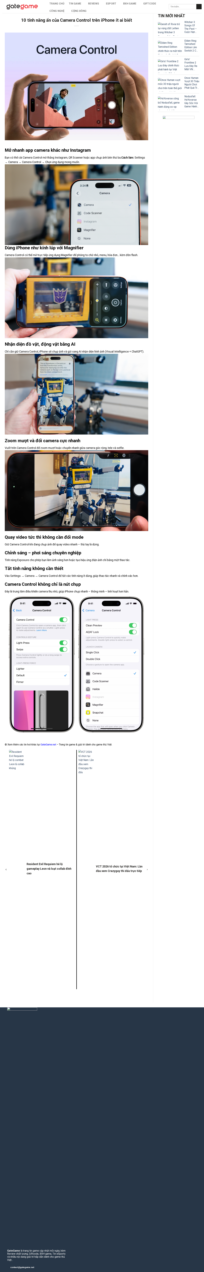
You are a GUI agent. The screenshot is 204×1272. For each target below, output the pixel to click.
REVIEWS (93, 3)
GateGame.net (48, 744)
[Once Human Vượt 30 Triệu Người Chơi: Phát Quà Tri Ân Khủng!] (170, 84)
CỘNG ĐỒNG (78, 10)
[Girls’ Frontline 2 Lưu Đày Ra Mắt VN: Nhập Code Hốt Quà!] (170, 66)
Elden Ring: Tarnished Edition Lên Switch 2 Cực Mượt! (191, 45)
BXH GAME (129, 3)
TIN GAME (75, 3)
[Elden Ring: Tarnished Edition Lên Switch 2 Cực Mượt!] (170, 47)
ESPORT (111, 3)
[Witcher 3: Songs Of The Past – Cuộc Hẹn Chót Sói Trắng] (170, 29)
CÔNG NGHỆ (56, 10)
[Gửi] (199, 6)
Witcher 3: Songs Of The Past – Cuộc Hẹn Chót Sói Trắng (190, 27)
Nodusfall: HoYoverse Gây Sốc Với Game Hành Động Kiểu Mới (191, 101)
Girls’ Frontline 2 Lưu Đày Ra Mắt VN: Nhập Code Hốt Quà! (190, 64)
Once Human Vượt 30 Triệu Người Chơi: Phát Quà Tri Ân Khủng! (191, 83)
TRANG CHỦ (56, 3)
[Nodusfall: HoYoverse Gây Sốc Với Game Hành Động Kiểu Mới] (170, 103)
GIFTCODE (149, 3)
